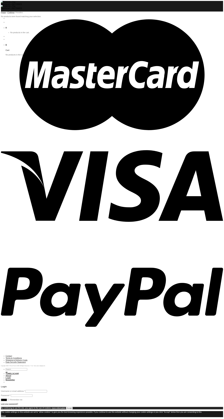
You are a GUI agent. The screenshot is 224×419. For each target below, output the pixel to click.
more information (59, 408)
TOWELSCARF (12, 18)
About (8, 376)
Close (3, 416)
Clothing (10, 13)
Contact (9, 356)
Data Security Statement (16, 362)
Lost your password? (9, 404)
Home (3, 13)
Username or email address (13, 391)
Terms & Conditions (14, 358)
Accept (69, 408)
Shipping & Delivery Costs (16, 360)
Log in (4, 400)
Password (5, 395)
